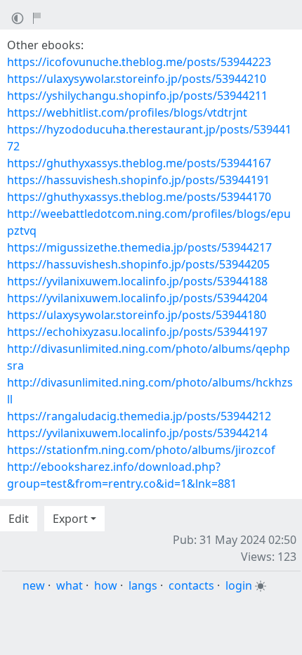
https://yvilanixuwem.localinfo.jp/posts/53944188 (137, 281)
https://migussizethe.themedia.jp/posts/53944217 (139, 247)
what (69, 585)
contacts (191, 585)
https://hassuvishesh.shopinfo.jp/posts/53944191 (138, 180)
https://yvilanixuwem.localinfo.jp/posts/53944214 (137, 433)
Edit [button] (18, 518)
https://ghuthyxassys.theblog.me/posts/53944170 (139, 197)
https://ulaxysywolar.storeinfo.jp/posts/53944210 (136, 78)
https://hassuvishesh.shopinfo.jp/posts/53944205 (138, 264)
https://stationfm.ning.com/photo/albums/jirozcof (141, 450)
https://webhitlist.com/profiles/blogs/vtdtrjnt (127, 112)
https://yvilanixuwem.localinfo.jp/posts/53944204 (137, 298)
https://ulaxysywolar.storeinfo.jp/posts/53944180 (136, 315)
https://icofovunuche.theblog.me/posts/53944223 (139, 62)
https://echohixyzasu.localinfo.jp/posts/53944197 (137, 331)
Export (70, 518)
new (33, 585)
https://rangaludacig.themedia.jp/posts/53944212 (139, 416)
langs (143, 585)
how (105, 585)
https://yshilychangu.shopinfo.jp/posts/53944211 (137, 95)
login (238, 585)
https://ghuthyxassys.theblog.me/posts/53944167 (139, 163)
